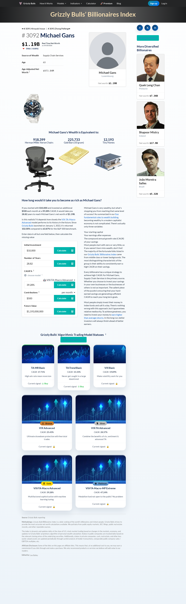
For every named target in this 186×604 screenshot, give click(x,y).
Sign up (153, 3)
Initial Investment (32, 245)
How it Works (46, 3)
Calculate (61, 250)
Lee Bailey (34, 555)
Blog (119, 3)
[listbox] (59, 280)
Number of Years (32, 258)
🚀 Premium (106, 3)
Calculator (91, 3)
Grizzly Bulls (27, 225)
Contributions (31, 292)
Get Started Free (75, 339)
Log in (164, 3)
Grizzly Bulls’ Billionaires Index (93, 14)
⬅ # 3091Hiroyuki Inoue (33, 28)
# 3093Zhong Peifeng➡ (59, 28)
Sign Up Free (149, 38)
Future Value (30, 305)
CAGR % (29, 270)
